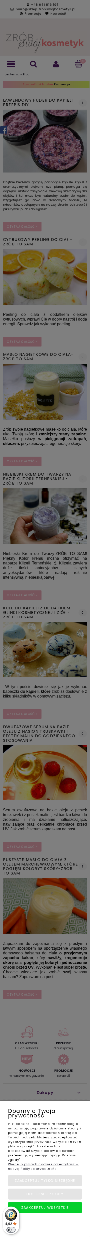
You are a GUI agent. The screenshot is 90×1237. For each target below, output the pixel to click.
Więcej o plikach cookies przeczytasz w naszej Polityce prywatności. (43, 1166)
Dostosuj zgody (45, 1194)
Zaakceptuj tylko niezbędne (45, 1180)
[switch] (11, 1230)
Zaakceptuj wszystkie (45, 1207)
